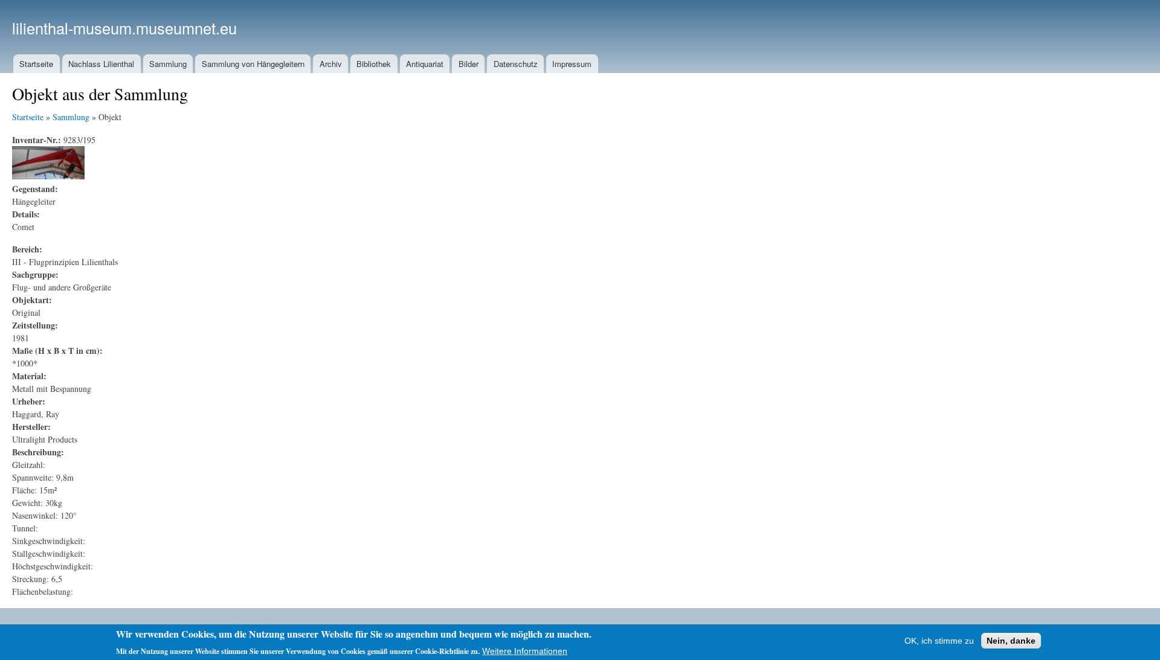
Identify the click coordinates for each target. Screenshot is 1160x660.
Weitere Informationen (524, 650)
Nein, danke (1011, 641)
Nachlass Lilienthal (101, 63)
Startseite (36, 63)
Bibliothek (373, 63)
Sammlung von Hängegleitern (253, 63)
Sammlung (168, 63)
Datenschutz (516, 63)
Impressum (571, 63)
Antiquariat (424, 63)
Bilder (468, 63)
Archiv (331, 63)
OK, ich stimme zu (939, 641)
